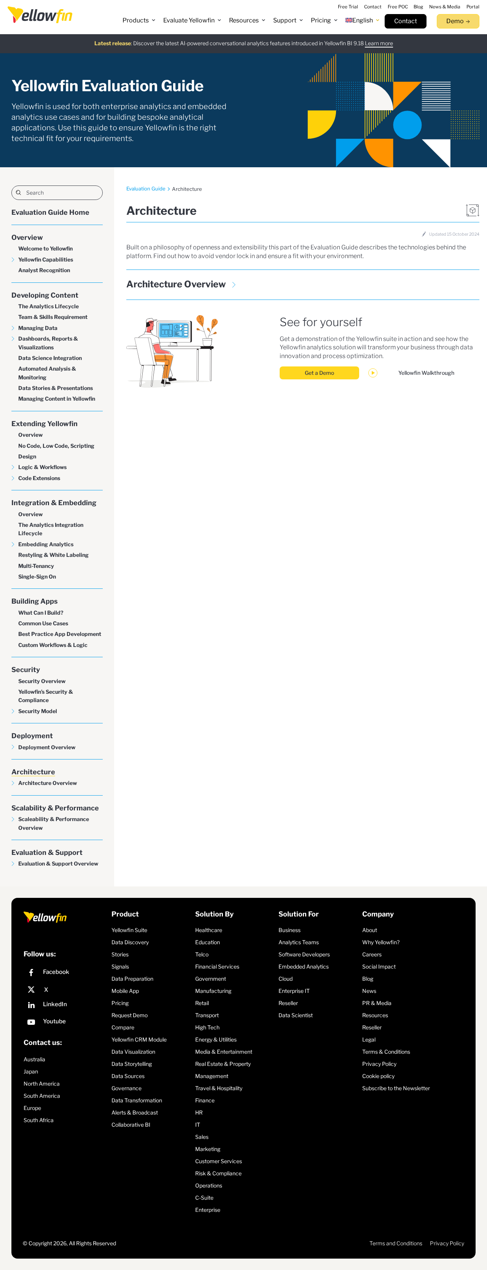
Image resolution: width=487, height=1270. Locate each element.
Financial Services (217, 966)
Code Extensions (39, 478)
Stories (120, 954)
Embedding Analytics (45, 544)
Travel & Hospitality (218, 1088)
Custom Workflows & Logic (53, 645)
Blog (367, 978)
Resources (375, 1015)
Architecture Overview (47, 783)
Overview (27, 237)
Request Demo (129, 1015)
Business (290, 930)
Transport (207, 1015)
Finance (205, 1100)
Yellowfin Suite (129, 930)
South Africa (39, 1120)
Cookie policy (378, 1076)
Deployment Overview (46, 747)
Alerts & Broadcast (134, 1112)
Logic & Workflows (42, 467)
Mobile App (125, 991)
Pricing (120, 1003)
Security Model (37, 711)
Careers (372, 954)
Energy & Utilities (216, 1039)
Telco (201, 954)
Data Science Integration (50, 358)
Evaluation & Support (47, 852)
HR (199, 1112)
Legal (369, 1039)
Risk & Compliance (218, 1173)
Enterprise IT (294, 991)
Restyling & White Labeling (53, 555)
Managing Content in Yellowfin (56, 398)
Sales (201, 1137)
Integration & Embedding (53, 503)
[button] (139, 20)
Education (207, 942)
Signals (120, 966)
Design (27, 456)
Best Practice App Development (59, 634)
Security (25, 670)
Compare (122, 1027)
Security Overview (41, 681)
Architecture (33, 772)
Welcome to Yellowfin (45, 248)
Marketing (207, 1149)
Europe (32, 1108)
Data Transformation (136, 1100)
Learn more (379, 43)
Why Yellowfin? (380, 942)
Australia (34, 1059)
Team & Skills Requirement (53, 317)
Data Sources (128, 1076)
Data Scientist (296, 1015)
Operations (208, 1185)
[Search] (57, 192)
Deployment (32, 736)
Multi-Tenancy (36, 566)
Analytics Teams (299, 942)
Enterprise (207, 1210)
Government (210, 978)
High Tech (207, 1027)
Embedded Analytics (304, 966)
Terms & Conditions (386, 1051)
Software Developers (304, 954)
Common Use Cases (43, 623)
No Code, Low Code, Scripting (56, 445)
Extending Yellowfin (44, 424)
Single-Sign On (37, 576)
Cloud (286, 978)
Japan (31, 1071)
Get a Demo (319, 372)
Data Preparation (132, 978)
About (369, 930)
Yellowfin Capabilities (45, 259)
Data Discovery (130, 942)
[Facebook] (66, 973)
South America (42, 1095)
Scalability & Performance (55, 808)
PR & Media (377, 1003)
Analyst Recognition (44, 270)
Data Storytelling (131, 1064)
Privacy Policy (379, 1064)
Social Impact (379, 966)
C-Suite (204, 1197)
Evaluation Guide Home (50, 212)
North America (42, 1083)
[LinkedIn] (66, 1006)
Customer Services (218, 1161)
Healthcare (208, 930)
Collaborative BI (130, 1124)
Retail (202, 1003)
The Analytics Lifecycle (48, 306)
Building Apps (34, 601)
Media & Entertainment (223, 1051)
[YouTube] (66, 1023)
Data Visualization (133, 1051)
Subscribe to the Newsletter (396, 1088)
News (369, 991)
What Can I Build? (41, 612)
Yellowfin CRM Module (139, 1039)
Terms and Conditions (395, 1243)
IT (197, 1124)
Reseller (288, 1003)
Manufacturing (213, 991)
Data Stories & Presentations (55, 388)
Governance (126, 1088)
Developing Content (44, 295)
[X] (66, 989)
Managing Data (37, 328)
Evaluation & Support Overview (58, 863)
